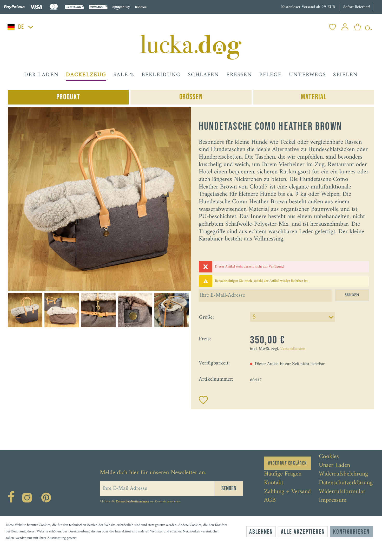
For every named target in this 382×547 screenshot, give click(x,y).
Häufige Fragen (282, 474)
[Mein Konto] (345, 25)
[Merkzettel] (332, 25)
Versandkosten (292, 349)
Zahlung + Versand (287, 491)
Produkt (68, 97)
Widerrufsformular (342, 491)
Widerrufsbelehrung (343, 474)
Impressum (333, 500)
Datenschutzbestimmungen (132, 501)
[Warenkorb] (357, 25)
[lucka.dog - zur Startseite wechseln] (191, 47)
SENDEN (352, 295)
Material (314, 97)
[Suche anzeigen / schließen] (369, 25)
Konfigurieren (351, 532)
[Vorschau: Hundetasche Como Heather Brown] (25, 310)
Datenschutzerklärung (346, 483)
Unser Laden (334, 465)
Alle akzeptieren (303, 532)
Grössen (191, 97)
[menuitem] (332, 25)
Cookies (329, 456)
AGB (270, 500)
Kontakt (273, 483)
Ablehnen (261, 532)
